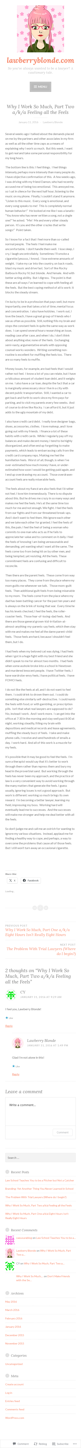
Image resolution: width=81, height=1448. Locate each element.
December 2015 (14, 1335)
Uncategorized (14, 1364)
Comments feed (14, 1409)
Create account (14, 1384)
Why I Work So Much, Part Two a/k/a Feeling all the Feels (38, 1205)
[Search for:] (40, 1157)
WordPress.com (14, 1417)
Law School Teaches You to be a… (56, 1237)
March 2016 (12, 1309)
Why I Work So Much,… (29, 1276)
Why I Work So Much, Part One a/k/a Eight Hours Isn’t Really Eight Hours (37, 930)
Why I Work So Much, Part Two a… (44, 1263)
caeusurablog (24, 1237)
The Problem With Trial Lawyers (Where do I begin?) (41, 949)
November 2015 (14, 1343)
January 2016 (13, 1326)
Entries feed (12, 1401)
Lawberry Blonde (53, 122)
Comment (63, 1132)
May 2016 (11, 1301)
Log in (8, 1392)
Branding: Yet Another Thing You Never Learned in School (39, 1188)
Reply (9, 1026)
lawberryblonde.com (40, 60)
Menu (42, 86)
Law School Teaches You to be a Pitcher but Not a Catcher (39, 1180)
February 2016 (13, 1318)
